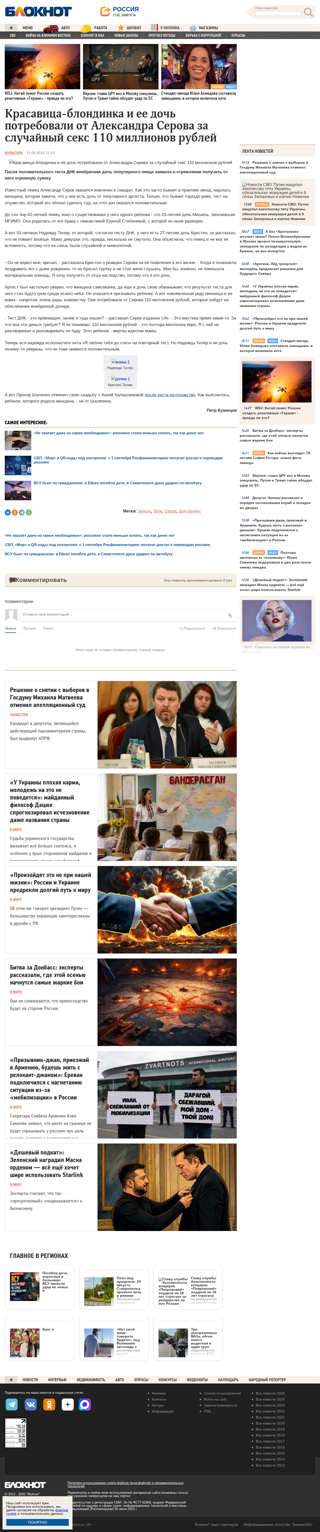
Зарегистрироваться (220, 1405)
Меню (28, 27)
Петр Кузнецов (222, 410)
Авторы (158, 1405)
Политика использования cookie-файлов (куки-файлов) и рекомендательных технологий (126, 1484)
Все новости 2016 (270, 1447)
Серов (170, 511)
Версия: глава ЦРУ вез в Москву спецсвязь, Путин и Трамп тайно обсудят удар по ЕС (276, 480)
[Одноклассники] (15, 513)
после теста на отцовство (170, 394)
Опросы (141, 1379)
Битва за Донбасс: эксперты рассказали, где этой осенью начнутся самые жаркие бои (274, 435)
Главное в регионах (39, 1256)
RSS (207, 1411)
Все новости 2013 (270, 1465)
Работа (100, 27)
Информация (163, 1411)
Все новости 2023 (270, 1405)
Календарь (228, 1379)
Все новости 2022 (270, 1411)
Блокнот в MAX (92, 35)
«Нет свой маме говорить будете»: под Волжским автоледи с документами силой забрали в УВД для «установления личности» (113, 1358)
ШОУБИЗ (134, 27)
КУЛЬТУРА (14, 152)
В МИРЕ (16, 829)
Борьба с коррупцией (203, 35)
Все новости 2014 (270, 1459)
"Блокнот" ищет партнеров (216, 1524)
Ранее (48, 628)
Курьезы (239, 35)
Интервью (57, 1379)
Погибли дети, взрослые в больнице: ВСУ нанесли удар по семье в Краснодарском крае (39, 1302)
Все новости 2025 (270, 1393)
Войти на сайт (215, 1399)
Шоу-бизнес (190, 511)
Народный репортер (267, 1379)
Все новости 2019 (270, 1429)
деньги (144, 511)
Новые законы (126, 35)
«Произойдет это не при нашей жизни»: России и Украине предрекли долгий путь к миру (274, 323)
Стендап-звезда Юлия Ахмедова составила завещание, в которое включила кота (276, 345)
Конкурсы (167, 1379)
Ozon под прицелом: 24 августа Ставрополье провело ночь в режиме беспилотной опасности (129, 1290)
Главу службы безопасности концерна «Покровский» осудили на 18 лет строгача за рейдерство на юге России (204, 1290)
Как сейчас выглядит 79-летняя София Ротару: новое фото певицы (275, 458)
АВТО (65, 27)
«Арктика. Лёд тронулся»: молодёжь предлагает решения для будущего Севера (271, 269)
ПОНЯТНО (37, 1522)
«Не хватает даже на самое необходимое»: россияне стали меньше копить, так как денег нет (119, 433)
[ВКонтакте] (8, 513)
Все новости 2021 (270, 1417)
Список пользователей (222, 1393)
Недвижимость (91, 1379)
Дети (157, 511)
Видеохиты (197, 1379)
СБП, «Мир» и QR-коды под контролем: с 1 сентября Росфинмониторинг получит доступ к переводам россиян (107, 544)
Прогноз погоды (162, 35)
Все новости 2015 (270, 1453)
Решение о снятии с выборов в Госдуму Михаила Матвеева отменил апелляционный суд (274, 167)
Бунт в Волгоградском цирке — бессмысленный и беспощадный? (32, 1361)
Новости (30, 1379)
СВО (13, 35)
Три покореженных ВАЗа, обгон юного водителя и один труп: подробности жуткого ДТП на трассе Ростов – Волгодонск (204, 1346)
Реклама (159, 1393)
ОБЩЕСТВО (19, 714)
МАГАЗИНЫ (208, 27)
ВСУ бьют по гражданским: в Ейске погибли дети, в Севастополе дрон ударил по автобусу (118, 483)
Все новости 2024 (270, 1399)
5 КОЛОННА (170, 27)
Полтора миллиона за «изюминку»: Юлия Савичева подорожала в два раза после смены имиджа (275, 559)
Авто (120, 1379)
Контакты (159, 1399)
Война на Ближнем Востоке (48, 35)
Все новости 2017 (270, 1441)
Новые (10, 628)
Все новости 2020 (270, 1423)
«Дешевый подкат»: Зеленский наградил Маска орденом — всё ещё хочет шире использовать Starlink (274, 585)
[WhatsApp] (29, 513)
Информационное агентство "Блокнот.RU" (278, 1524)
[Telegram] (22, 513)
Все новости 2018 (270, 1435)
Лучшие (30, 628)
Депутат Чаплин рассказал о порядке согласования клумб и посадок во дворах (275, 503)
